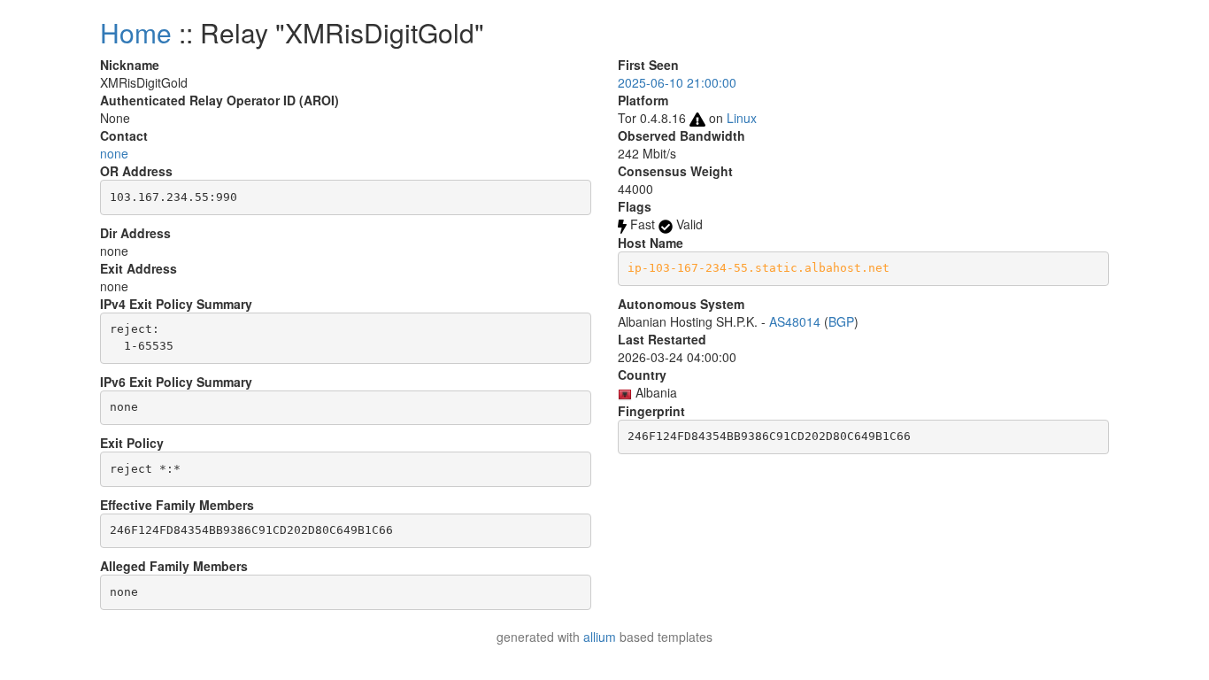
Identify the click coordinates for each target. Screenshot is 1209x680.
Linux (742, 118)
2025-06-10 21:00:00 (677, 82)
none (114, 153)
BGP (841, 321)
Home (136, 32)
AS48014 (794, 321)
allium (599, 636)
